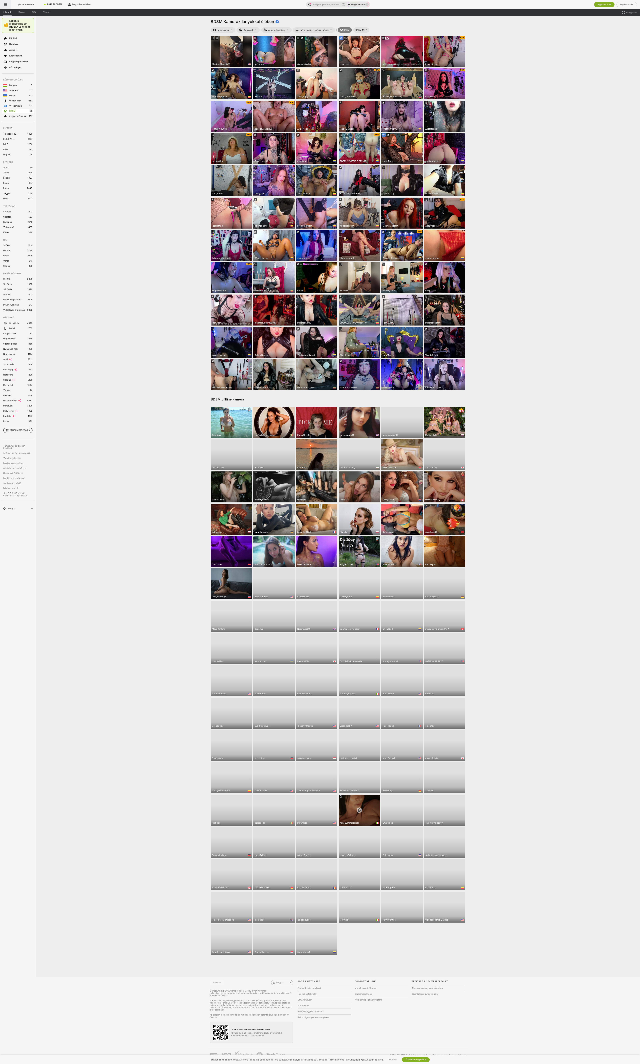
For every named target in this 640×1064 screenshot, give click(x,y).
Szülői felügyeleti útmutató (310, 1011)
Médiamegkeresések (13, 463)
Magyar (279, 982)
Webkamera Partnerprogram (368, 1000)
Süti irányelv (303, 1006)
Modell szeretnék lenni (14, 478)
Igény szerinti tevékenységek (314, 30)
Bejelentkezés (627, 4)
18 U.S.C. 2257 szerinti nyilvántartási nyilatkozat (15, 494)
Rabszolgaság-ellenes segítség (313, 1017)
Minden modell (10, 488)
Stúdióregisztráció (12, 483)
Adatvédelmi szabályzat (15, 468)
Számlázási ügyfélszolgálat (16, 453)
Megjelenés (223, 30)
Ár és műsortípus (276, 30)
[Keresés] (344, 4)
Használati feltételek (13, 473)
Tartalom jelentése (12, 458)
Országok (249, 30)
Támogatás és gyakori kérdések (14, 447)
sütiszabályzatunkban (361, 1059)
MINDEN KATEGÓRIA (20, 430)
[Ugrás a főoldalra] (26, 4)
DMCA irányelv (305, 1000)
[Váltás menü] (5, 4)
